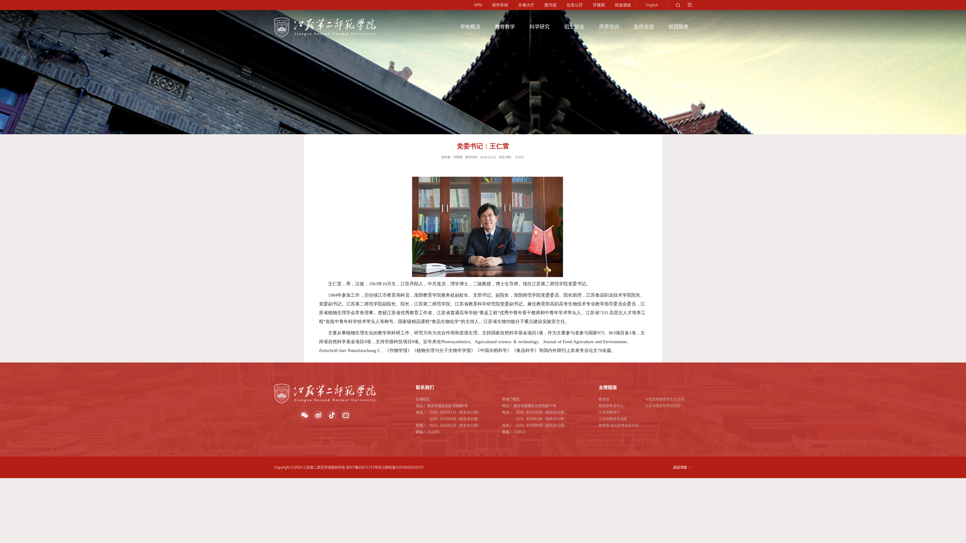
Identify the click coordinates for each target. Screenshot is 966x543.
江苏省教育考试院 (613, 419)
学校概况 (470, 26)
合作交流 (644, 26)
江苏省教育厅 (609, 412)
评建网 (599, 5)
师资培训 (609, 26)
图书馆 (550, 5)
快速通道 (623, 5)
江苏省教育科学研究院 (662, 406)
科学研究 (540, 26)
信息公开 (575, 5)
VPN (478, 5)
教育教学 (505, 26)
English (652, 5)
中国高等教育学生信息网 (664, 399)
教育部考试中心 (611, 406)
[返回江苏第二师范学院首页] (325, 20)
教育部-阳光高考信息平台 (619, 425)
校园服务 (678, 26)
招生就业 (574, 26)
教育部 (604, 399)
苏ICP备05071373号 (362, 467)
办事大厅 (526, 5)
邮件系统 (500, 5)
